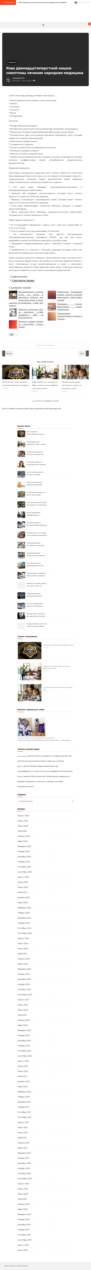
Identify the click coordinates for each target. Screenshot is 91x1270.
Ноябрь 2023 (24, 984)
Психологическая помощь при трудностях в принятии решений (37, 504)
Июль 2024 (23, 943)
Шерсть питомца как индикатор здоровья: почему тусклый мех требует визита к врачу (35, 483)
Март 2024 (23, 964)
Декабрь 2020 (24, 1163)
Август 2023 (23, 1000)
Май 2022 (22, 1076)
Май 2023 (22, 1015)
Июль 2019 (23, 1250)
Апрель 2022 (24, 1081)
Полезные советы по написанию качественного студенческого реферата (36, 463)
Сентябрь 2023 (25, 995)
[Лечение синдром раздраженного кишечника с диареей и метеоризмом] (7, 353)
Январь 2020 (24, 1219)
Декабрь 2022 (24, 1041)
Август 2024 (23, 938)
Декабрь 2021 (24, 1102)
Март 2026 (23, 841)
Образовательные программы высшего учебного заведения (34, 595)
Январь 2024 (24, 974)
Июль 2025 (23, 882)
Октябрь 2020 (24, 1173)
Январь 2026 (24, 851)
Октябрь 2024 (24, 928)
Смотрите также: (23, 280)
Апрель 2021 (23, 1143)
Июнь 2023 (23, 1010)
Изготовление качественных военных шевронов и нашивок (35, 433)
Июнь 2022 (23, 1071)
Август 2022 (23, 1061)
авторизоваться (53, 409)
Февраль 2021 (24, 1153)
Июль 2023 (23, 1005)
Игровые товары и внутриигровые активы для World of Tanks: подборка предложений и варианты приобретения (37, 524)
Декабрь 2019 (24, 1225)
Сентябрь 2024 (25, 933)
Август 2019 (23, 1245)
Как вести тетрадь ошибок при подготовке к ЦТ (36, 584)
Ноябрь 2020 (24, 1168)
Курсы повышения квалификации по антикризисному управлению (33, 514)
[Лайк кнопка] (11, 334)
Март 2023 (23, 1025)
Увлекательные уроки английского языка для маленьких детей (72, 385)
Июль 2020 (23, 1189)
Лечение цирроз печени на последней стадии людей (30, 324)
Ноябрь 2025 (24, 862)
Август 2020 (23, 1184)
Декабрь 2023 (24, 979)
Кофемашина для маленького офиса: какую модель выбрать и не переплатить (45, 385)
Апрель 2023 (24, 1020)
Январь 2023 (24, 1035)
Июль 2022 (23, 1066)
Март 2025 (23, 903)
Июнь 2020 (23, 1194)
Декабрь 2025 (24, 857)
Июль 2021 (23, 1127)
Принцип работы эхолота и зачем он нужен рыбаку (37, 625)
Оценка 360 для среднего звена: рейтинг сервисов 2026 (36, 574)
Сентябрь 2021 (25, 1117)
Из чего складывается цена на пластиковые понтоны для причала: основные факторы (35, 605)
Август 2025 (23, 877)
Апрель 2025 (24, 897)
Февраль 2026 (24, 846)
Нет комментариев (45, 345)
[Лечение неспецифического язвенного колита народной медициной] (84, 353)
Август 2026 (23, 816)
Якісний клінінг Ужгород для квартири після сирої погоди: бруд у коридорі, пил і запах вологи (36, 615)
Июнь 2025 (23, 887)
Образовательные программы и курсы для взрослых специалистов (36, 544)
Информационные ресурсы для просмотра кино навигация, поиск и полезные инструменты (36, 554)
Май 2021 (22, 1138)
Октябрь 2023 (24, 989)
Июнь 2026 (23, 826)
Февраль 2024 (24, 969)
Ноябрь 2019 (23, 1230)
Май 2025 (22, 892)
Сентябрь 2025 (25, 872)
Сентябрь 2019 (25, 1240)
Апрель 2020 (24, 1204)
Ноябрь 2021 (23, 1107)
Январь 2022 (24, 1097)
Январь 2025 (24, 913)
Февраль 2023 (24, 1030)
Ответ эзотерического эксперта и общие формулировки (35, 473)
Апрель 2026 (24, 836)
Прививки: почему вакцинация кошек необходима (69, 307)
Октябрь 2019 (24, 1235)
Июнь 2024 (23, 949)
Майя (19, 766)
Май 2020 (22, 1199)
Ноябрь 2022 (24, 1046)
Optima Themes (22, 1266)
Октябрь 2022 (24, 1051)
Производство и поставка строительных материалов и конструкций (37, 534)
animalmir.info (19, 78)
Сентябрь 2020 (25, 1179)
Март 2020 (23, 1209)
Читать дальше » (65, 740)
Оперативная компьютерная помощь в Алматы (69, 316)
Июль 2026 (23, 821)
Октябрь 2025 (24, 867)
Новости (13, 62)
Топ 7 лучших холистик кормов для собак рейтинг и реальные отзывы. (36, 738)
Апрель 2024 (24, 959)
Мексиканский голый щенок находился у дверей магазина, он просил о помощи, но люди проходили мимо (43, 781)
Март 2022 (23, 1087)
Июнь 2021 (23, 1133)
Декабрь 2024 (24, 918)
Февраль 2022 (24, 1092)
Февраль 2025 (24, 908)
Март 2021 (22, 1148)
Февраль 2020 (24, 1214)
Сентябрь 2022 (25, 1056)
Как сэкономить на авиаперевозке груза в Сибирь (35, 564)
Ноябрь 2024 (24, 923)
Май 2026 (22, 831)
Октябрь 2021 (24, 1112)
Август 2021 (23, 1122)
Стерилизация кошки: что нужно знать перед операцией (36, 493)
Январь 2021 (23, 1158)
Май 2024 (22, 954)
